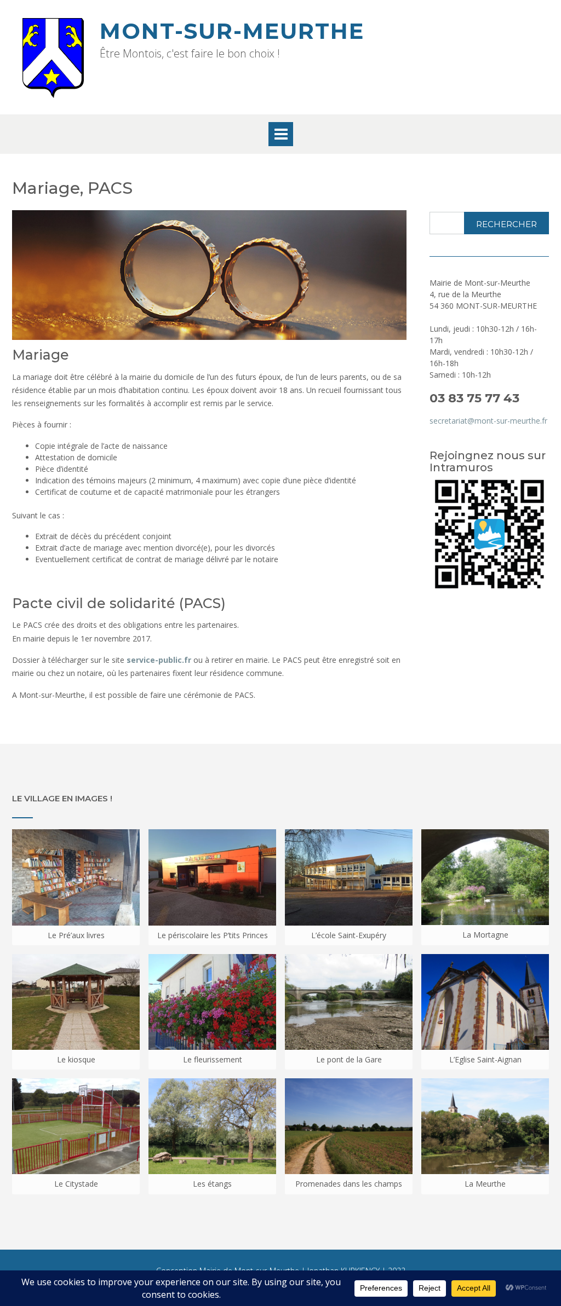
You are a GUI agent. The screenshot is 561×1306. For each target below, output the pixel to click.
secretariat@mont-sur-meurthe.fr (488, 420)
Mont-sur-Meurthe (232, 31)
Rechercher (506, 224)
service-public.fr (159, 660)
